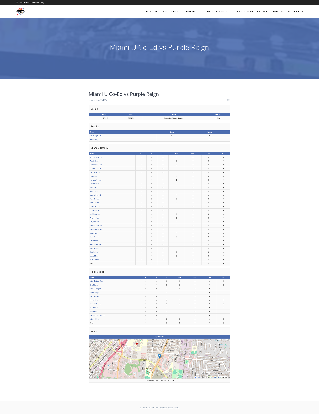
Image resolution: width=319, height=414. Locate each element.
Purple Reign (94, 139)
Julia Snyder (94, 237)
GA (209, 153)
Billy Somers (94, 222)
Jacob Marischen (96, 229)
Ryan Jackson (95, 248)
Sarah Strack (94, 252)
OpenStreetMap (216, 377)
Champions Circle (193, 11)
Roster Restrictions (242, 11)
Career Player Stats (216, 11)
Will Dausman (95, 214)
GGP (192, 153)
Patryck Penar (95, 199)
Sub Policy (261, 11)
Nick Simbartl (95, 260)
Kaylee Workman (96, 180)
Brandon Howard (96, 165)
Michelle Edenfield (96, 281)
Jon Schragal (94, 292)
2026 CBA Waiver (294, 11)
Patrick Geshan (95, 244)
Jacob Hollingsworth (97, 315)
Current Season (169, 11)
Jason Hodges (95, 289)
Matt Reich (94, 191)
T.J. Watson (94, 308)
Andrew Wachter (96, 157)
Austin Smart (94, 161)
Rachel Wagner (95, 304)
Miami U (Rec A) (96, 136)
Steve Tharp (94, 300)
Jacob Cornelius (96, 225)
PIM (176, 153)
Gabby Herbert (95, 172)
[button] (159, 356)
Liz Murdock (94, 241)
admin (93, 100)
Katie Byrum (94, 176)
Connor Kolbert (95, 168)
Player (92, 153)
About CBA (151, 11)
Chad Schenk (94, 285)
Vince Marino (94, 256)
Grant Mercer (94, 210)
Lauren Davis (94, 184)
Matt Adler (93, 188)
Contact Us (277, 11)
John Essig (94, 233)
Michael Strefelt (95, 195)
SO (223, 153)
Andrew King (94, 218)
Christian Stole (95, 206)
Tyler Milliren (94, 203)
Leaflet (198, 377)
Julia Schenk (94, 296)
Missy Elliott (94, 319)
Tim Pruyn (93, 311)
